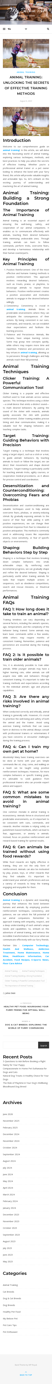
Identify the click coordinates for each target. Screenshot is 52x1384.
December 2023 (11, 1214)
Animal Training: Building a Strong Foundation (23, 976)
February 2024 (10, 1201)
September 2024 (11, 1154)
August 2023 (9, 1241)
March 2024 (9, 1194)
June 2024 (8, 1174)
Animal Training (26, 72)
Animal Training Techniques (33, 971)
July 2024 (7, 1167)
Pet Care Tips (10, 1325)
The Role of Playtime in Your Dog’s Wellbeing (25, 1082)
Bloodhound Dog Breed (14, 1086)
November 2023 (11, 1221)
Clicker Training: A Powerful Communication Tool (25, 981)
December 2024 (11, 1134)
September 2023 (11, 1234)
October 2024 (10, 1147)
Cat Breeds (8, 1291)
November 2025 (11, 1120)
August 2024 (9, 1160)
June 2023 (8, 1254)
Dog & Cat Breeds (12, 1298)
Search (43, 1045)
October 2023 (10, 1227)
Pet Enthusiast (10, 1331)
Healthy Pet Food (12, 1311)
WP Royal (33, 1365)
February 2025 (10, 1127)
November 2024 (11, 1140)
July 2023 (7, 1248)
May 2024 (8, 1181)
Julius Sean (10, 993)
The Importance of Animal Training (19, 985)
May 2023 (8, 1261)
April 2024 (8, 1187)
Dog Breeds (9, 1305)
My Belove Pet (26, 10)
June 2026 (8, 1114)
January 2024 (9, 1207)
